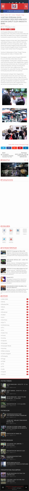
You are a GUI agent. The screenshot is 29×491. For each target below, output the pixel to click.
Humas (17, 144)
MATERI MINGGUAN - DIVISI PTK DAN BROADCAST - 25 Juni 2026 (16, 397)
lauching (4, 348)
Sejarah (4, 371)
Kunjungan (4, 343)
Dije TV (4, 322)
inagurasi (4, 340)
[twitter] (19, 2)
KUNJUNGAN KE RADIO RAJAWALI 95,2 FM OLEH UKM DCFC (17, 286)
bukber (4, 314)
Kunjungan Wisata (6, 346)
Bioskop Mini (5, 304)
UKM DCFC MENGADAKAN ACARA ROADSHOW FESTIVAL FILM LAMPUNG (16, 11)
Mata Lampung (6, 351)
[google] (12, 2)
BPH (13, 144)
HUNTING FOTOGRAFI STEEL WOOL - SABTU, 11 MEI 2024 (14, 172)
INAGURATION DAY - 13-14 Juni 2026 (16, 404)
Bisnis (3, 307)
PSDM (3, 361)
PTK (3, 364)
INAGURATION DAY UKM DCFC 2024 (16, 450)
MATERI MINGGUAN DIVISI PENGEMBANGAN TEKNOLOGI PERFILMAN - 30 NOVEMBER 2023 (17, 464)
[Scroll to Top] (26, 487)
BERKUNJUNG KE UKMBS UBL (14, 433)
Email (13, 29)
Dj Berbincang (5, 325)
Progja (26, 144)
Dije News (4, 320)
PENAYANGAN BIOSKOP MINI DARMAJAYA (14, 457)
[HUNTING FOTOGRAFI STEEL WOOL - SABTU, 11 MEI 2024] (14, 170)
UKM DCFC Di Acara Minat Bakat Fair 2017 (17, 268)
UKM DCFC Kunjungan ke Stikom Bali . (16, 251)
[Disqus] (14, 202)
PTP (3, 366)
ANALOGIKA (5, 299)
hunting (4, 338)
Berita (10, 144)
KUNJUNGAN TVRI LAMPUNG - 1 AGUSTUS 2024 (15, 444)
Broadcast (4, 312)
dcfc (3, 317)
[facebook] (9, 2)
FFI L (3, 327)
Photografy (22, 144)
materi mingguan (6, 353)
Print (8, 29)
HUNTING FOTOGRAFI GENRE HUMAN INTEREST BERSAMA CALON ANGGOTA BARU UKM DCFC (17, 428)
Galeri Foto (5, 333)
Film (3, 330)
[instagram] (16, 2)
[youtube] (23, 2)
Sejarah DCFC (10, 277)
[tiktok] (6, 1)
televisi (4, 374)
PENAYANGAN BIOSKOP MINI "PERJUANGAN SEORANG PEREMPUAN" (17, 414)
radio (3, 369)
